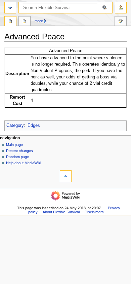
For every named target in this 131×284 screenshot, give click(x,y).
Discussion (24, 21)
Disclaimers (94, 212)
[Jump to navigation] (10, 7)
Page (10, 21)
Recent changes (19, 151)
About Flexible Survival (61, 212)
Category (15, 125)
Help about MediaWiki (23, 163)
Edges (34, 125)
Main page (14, 145)
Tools (120, 21)
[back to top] (66, 176)
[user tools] (121, 7)
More (39, 21)
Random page (17, 157)
